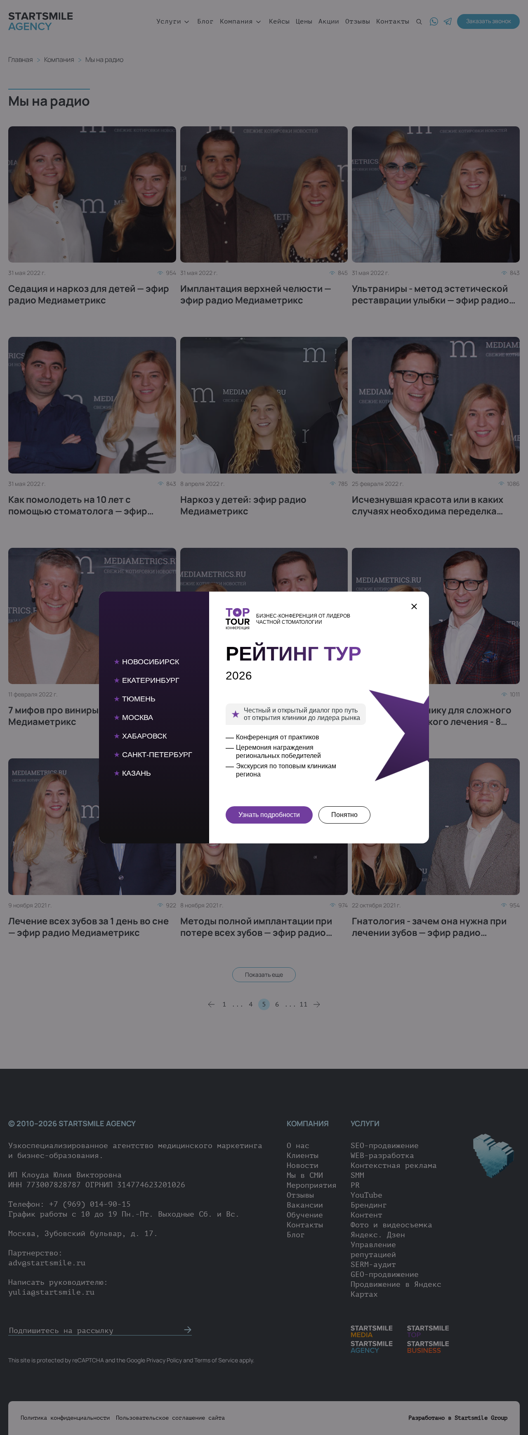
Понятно (344, 814)
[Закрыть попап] (414, 606)
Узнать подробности (269, 814)
